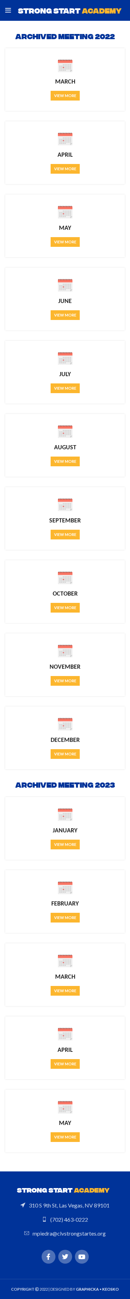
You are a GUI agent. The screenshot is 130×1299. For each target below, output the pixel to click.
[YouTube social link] (82, 1257)
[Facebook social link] (48, 1257)
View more (65, 95)
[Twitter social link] (65, 1257)
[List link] (65, 1205)
